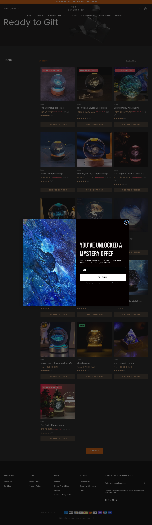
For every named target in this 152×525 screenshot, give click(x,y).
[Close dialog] (126, 222)
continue (103, 277)
